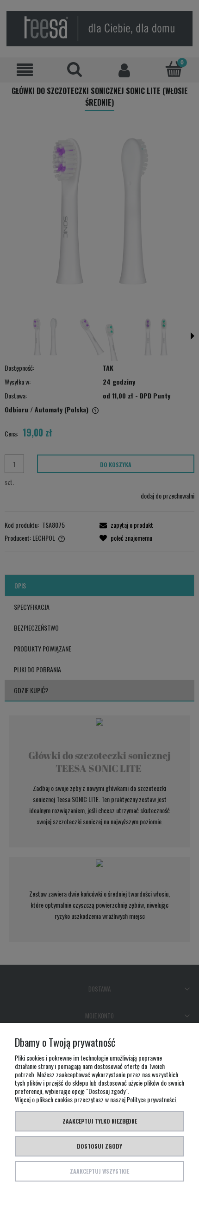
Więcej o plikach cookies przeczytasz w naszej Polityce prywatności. (96, 1099)
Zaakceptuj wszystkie (99, 1171)
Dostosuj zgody (99, 1146)
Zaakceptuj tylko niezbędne (99, 1121)
